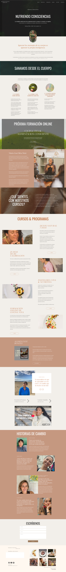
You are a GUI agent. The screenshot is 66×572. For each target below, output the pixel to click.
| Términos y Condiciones (53, 568)
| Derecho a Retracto (54, 569)
